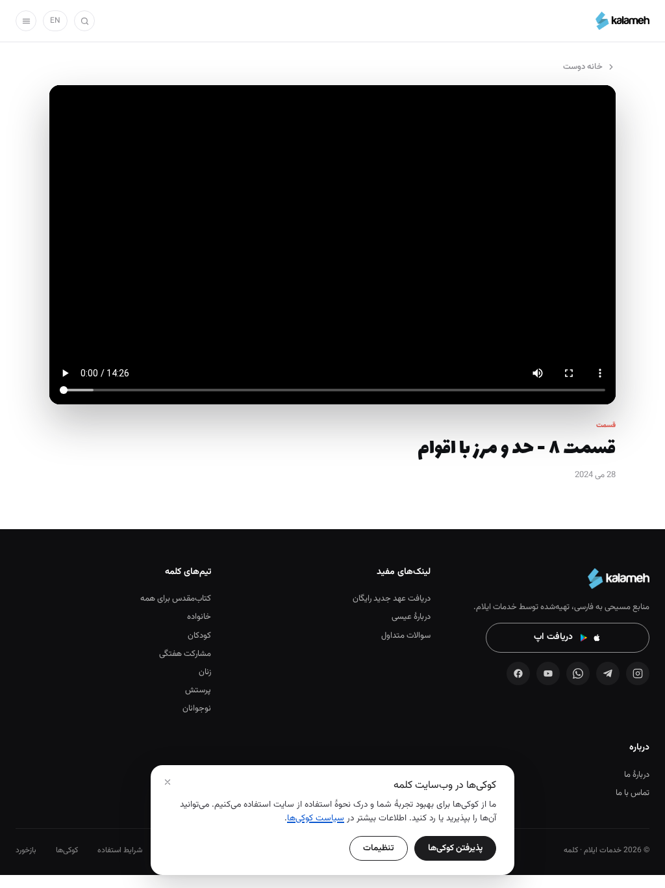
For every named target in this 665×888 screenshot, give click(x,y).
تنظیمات (378, 848)
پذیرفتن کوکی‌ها (455, 848)
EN (55, 21)
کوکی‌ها (67, 850)
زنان (205, 672)
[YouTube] (548, 673)
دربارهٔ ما (636, 774)
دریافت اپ (553, 637)
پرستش (198, 690)
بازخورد (26, 850)
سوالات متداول (405, 635)
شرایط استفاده (119, 850)
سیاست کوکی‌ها (315, 818)
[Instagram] (637, 673)
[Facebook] (518, 673)
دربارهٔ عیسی (411, 616)
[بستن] (167, 782)
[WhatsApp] (578, 673)
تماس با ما (632, 793)
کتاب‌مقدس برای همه (175, 598)
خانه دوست (583, 66)
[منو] (26, 20)
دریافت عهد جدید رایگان (391, 598)
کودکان (199, 635)
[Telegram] (608, 673)
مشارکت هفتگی (185, 653)
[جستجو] (84, 20)
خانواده (199, 616)
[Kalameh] (622, 21)
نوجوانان (196, 708)
